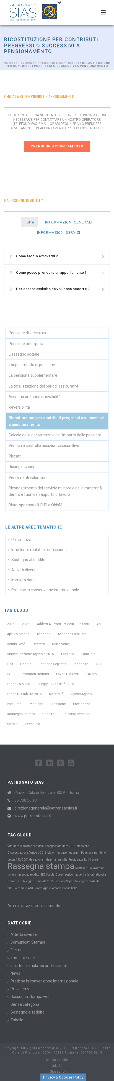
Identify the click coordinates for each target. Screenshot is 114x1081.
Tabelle (17, 1020)
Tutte (29, 222)
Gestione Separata (52, 664)
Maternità (56, 694)
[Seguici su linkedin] (49, 763)
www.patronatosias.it (32, 816)
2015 (11, 624)
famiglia (67, 654)
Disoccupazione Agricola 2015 (30, 654)
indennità (81, 664)
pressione (58, 704)
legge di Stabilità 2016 (24, 694)
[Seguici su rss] (60, 763)
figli (10, 664)
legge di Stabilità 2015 (56, 684)
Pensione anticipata (26, 343)
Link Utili (57, 1066)
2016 (26, 624)
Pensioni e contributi (59, 62)
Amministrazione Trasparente (33, 905)
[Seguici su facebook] (38, 763)
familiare (88, 654)
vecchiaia (32, 724)
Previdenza (26, 62)
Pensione (36, 704)
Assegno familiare (72, 634)
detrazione (60, 644)
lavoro (91, 674)
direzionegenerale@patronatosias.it (45, 808)
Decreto (39, 644)
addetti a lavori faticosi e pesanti (63, 624)
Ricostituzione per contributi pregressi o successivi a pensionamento (56, 421)
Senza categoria (25, 1004)
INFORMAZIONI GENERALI (68, 222)
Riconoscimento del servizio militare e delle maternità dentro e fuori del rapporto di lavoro (55, 491)
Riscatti (15, 456)
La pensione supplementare (33, 375)
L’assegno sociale (24, 354)
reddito (48, 714)
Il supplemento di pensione (32, 365)
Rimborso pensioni (75, 714)
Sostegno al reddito (28, 559)
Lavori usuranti (67, 674)
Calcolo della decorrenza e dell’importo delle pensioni (55, 435)
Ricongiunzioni (21, 466)
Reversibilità (19, 407)
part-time (14, 704)
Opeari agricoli (82, 694)
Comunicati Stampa (28, 942)
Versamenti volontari (27, 477)
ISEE (10, 674)
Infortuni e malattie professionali (39, 549)
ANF (99, 624)
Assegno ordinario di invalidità (35, 396)
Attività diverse (24, 570)
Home (8, 62)
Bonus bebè (16, 644)
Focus (16, 950)
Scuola (12, 724)
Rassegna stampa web (31, 996)
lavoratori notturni (35, 674)
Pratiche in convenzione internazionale (45, 590)
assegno (43, 634)
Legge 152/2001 (19, 684)
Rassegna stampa (21, 714)
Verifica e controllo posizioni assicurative (44, 445)
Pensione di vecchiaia (27, 333)
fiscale (25, 664)
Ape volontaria (18, 634)
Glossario (57, 1072)
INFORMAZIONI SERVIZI (58, 232)
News (15, 973)
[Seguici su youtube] (71, 763)
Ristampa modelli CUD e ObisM (35, 505)
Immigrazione (23, 580)
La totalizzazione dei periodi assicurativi (43, 386)
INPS (98, 664)
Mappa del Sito (57, 1060)
